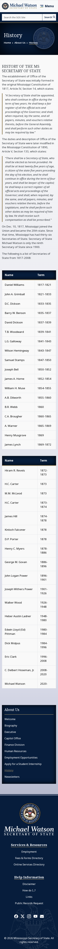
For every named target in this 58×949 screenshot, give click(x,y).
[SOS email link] (42, 916)
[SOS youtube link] (35, 916)
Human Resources (15, 751)
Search (48, 17)
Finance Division (14, 744)
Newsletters (12, 777)
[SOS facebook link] (16, 916)
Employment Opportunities (21, 757)
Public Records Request (29, 903)
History (33, 42)
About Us (20, 42)
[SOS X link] (22, 916)
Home (7, 42)
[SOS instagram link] (29, 916)
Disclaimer (29, 884)
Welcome (10, 719)
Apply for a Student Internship (23, 764)
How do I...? (29, 890)
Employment (29, 851)
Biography (11, 725)
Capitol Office (13, 738)
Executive (10, 732)
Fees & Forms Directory (29, 858)
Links (29, 897)
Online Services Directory (29, 864)
